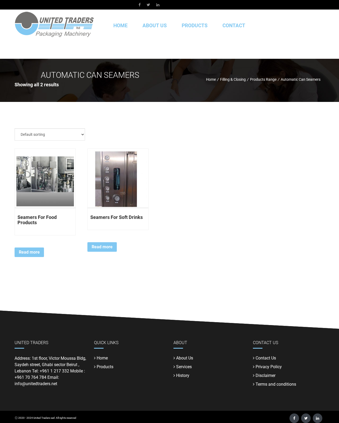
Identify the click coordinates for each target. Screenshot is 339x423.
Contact (233, 25)
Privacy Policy (269, 366)
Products (105, 366)
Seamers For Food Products (37, 219)
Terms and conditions (276, 384)
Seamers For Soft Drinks (116, 217)
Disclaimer (265, 375)
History (182, 375)
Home (120, 25)
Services (184, 366)
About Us (154, 25)
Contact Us (266, 358)
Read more (29, 252)
